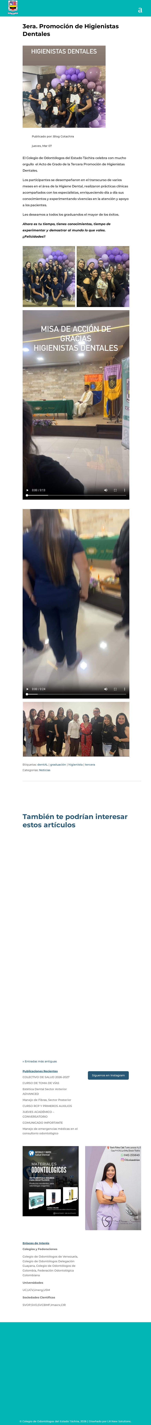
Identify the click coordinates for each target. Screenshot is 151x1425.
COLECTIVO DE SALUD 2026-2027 (57, 908)
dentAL (42, 764)
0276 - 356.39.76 (42, 1339)
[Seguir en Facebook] (67, 1381)
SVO (34, 1305)
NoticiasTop (95, 913)
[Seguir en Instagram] (83, 1381)
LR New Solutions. (119, 1421)
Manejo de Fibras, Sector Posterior (47, 1100)
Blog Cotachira (42, 913)
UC (25, 1290)
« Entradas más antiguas (40, 1061)
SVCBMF (44, 1305)
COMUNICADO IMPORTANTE (43, 1122)
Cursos (79, 1024)
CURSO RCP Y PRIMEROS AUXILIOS (47, 1106)
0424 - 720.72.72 (43, 1347)
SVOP (27, 1305)
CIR (63, 1305)
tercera (90, 764)
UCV (30, 1290)
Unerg (38, 1290)
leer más (34, 933)
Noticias (44, 770)
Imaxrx (55, 1305)
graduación (58, 764)
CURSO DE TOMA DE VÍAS (50, 1019)
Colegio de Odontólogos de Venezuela (50, 1256)
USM (46, 1290)
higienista (75, 764)
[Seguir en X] (75, 1381)
